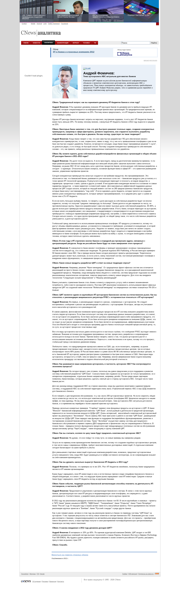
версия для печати (150, 60)
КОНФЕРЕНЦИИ (62, 43)
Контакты (60, 581)
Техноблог (24, 574)
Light (45, 23)
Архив (42, 574)
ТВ (95, 43)
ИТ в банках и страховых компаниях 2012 (73, 52)
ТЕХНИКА (86, 43)
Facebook (64, 23)
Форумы (33, 574)
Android (39, 23)
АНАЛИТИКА (48, 42)
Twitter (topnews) (54, 23)
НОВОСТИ (36, 43)
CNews (118, 580)
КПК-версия (133, 574)
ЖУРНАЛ (76, 43)
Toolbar (124, 574)
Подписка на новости (146, 574)
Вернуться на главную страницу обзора (70, 555)
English (24, 23)
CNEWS (26, 43)
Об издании (36, 581)
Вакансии (52, 581)
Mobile (33, 23)
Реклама (45, 581)
